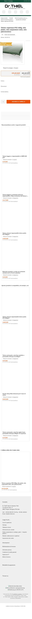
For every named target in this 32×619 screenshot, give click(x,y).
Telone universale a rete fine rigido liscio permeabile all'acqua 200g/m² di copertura (14, 433)
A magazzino (15, 198)
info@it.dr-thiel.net (10, 514)
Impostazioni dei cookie (8, 538)
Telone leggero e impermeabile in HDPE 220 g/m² (15, 157)
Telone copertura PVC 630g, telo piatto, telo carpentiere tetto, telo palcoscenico (14, 483)
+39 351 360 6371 (9, 512)
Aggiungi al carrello (18, 101)
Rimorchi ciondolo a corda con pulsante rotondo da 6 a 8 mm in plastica (14, 272)
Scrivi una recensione (10, 34)
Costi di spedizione (26, 76)
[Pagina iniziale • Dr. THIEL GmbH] (15, 9)
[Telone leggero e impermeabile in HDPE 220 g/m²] (15, 141)
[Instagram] (2, 579)
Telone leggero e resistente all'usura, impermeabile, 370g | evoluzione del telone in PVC (15, 195)
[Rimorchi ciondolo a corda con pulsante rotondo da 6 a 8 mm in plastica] (15, 257)
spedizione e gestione (17, 594)
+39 (29, 1)
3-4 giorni (16, 68)
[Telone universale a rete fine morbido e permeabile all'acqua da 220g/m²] (15, 340)
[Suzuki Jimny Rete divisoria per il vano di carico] (15, 379)
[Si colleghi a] (15, 12)
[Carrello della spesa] (21, 12)
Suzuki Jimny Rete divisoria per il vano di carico (14, 394)
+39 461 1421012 (23, 512)
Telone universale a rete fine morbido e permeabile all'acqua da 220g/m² (13, 356)
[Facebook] (4, 579)
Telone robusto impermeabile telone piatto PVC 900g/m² (14, 233)
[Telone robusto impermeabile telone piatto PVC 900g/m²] (15, 218)
